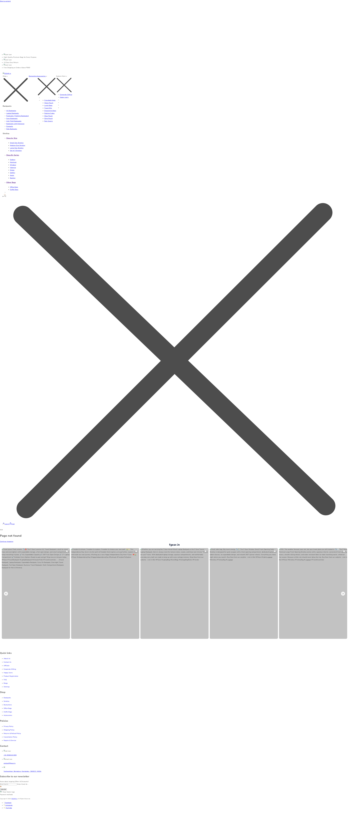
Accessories (8, 715)
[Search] (174, 358)
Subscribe (3, 789)
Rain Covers (48, 121)
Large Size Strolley (16, 148)
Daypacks (9, 126)
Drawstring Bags (50, 111)
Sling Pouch (48, 119)
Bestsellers (33, 76)
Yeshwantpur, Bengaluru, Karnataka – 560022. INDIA (22, 771)
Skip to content (5, 1)
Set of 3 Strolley (16, 151)
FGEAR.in (14, 799)
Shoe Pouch (48, 116)
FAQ (5, 680)
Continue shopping (6, 542)
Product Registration (11, 676)
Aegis (12, 175)
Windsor (13, 165)
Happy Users (8, 673)
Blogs (6, 683)
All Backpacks (11, 111)
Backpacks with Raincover (15, 124)
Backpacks (7, 698)
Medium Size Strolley (17, 145)
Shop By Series (12, 155)
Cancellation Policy (10, 737)
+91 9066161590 (10, 755)
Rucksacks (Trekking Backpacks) (17, 116)
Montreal (13, 162)
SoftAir (12, 173)
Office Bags (14, 187)
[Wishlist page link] (4, 194)
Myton (12, 170)
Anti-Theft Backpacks (13, 121)
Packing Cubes (49, 113)
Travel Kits (48, 108)
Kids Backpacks (11, 129)
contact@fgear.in (10, 763)
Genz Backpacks (12, 119)
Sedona (12, 160)
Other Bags (11, 182)
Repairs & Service (10, 740)
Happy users (64, 97)
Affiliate (6, 666)
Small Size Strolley (17, 143)
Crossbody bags (50, 100)
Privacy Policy (8, 726)
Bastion (12, 178)
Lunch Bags (48, 105)
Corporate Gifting (66, 95)
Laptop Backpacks (12, 113)
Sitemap (6, 687)
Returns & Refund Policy (12, 733)
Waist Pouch (48, 103)
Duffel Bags (14, 190)
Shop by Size (11, 138)
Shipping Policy (9, 730)
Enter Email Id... (22, 784)
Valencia (13, 168)
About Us (7, 659)
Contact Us (7, 662)
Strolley (6, 701)
